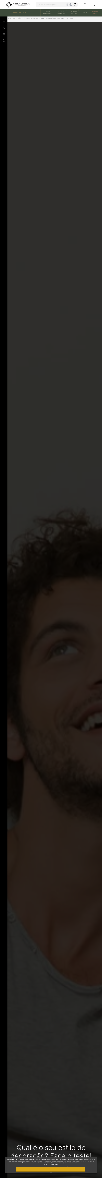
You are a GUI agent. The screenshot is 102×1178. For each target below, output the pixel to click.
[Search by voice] (67, 4)
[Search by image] (71, 4)
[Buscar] (75, 4)
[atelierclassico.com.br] (18, 4)
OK (50, 1169)
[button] (95, 4)
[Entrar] (85, 4)
